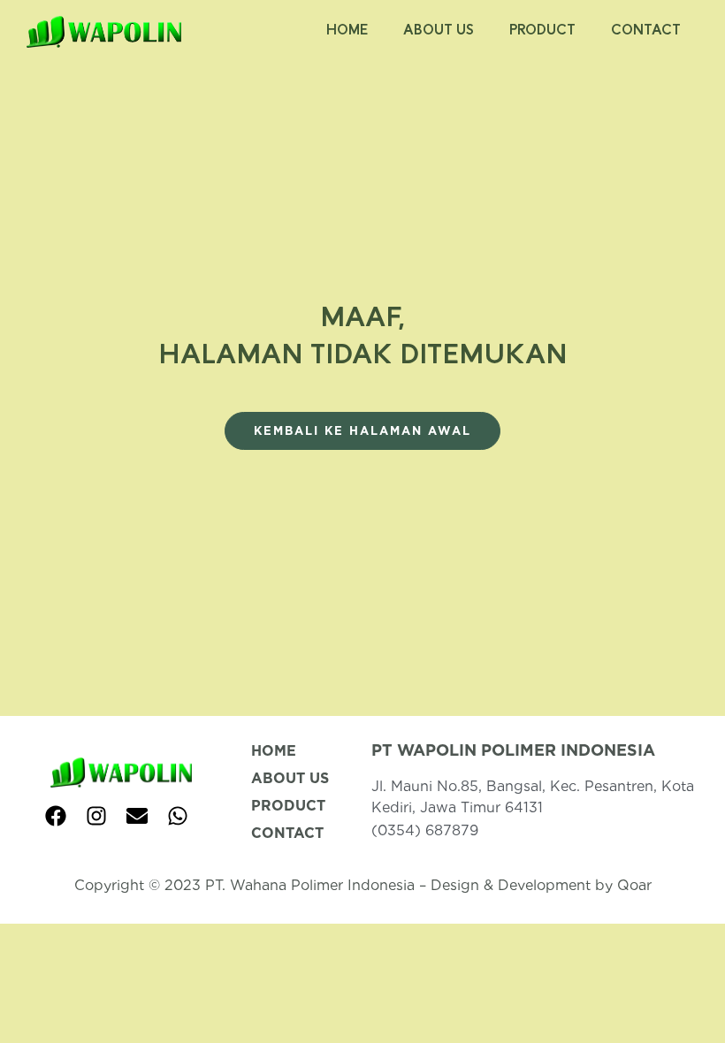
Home (347, 32)
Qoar (634, 885)
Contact (646, 32)
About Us (438, 32)
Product (542, 32)
